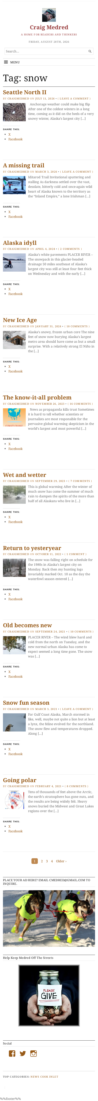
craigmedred (18, 98)
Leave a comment (74, 98)
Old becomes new (27, 625)
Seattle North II (24, 92)
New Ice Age (20, 320)
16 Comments (80, 403)
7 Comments (80, 481)
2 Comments (70, 248)
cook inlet (49, 1076)
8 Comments (76, 786)
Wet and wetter (24, 475)
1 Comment (76, 554)
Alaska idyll (20, 242)
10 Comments (77, 326)
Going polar (19, 780)
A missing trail (23, 165)
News (35, 1076)
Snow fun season (26, 702)
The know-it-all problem (37, 397)
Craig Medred (49, 27)
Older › (61, 861)
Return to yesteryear (32, 548)
